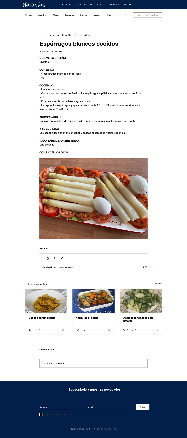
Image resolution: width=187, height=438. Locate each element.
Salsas (56, 15)
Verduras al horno (87, 317)
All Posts (29, 15)
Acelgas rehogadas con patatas (138, 319)
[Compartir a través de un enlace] (62, 258)
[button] (66, 4)
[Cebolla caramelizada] (46, 301)
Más (109, 15)
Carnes (83, 15)
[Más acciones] (146, 35)
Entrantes (69, 15)
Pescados (97, 15)
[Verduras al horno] (93, 301)
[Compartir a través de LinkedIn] (55, 258)
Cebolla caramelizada (41, 317)
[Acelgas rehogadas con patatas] (141, 301)
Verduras (44, 248)
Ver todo (158, 283)
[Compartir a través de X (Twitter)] (48, 258)
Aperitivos (42, 15)
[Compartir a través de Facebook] (40, 258)
